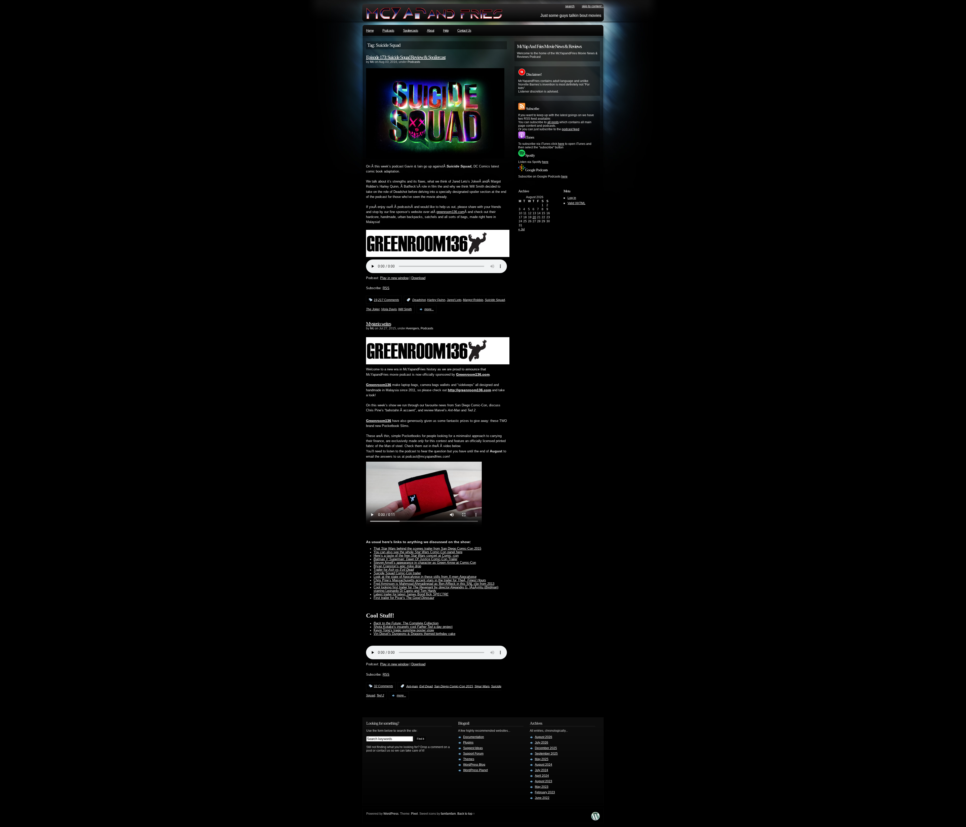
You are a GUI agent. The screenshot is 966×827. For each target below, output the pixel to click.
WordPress (390, 813)
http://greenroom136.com (469, 390)
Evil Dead (426, 686)
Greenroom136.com (473, 374)
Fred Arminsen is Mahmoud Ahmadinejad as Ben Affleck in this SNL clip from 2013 (434, 584)
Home (370, 30)
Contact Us (464, 30)
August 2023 (543, 781)
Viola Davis (389, 309)
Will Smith (405, 309)
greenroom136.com (450, 212)
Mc (372, 62)
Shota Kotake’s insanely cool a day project (413, 627)
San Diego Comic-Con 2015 (453, 686)
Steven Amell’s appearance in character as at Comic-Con (425, 562)
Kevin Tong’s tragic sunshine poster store (404, 630)
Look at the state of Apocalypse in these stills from (425, 577)
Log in (572, 198)
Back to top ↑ (466, 813)
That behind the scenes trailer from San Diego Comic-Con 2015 (427, 548)
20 (534, 217)
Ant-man (412, 686)
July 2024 (541, 770)
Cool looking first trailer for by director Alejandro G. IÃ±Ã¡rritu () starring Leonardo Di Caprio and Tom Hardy (436, 589)
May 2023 (541, 787)
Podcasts (388, 30)
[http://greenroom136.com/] (437, 256)
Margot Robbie (473, 300)
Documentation (473, 737)
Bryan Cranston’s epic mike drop (397, 566)
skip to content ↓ (593, 6)
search (570, 6)
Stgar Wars (482, 686)
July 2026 (541, 742)
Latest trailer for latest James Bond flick (411, 594)
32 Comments (383, 686)
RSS (386, 288)
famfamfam (448, 813)
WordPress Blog (474, 764)
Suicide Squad (495, 300)
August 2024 (543, 764)
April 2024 (542, 775)
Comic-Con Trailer (415, 559)
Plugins (468, 742)
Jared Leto (454, 300)
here (561, 144)
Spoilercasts (410, 30)
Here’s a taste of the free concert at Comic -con (416, 555)
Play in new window (394, 278)
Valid (576, 203)
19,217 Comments (386, 300)
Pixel (414, 813)
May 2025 (541, 759)
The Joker (373, 309)
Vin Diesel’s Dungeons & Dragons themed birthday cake (414, 634)
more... (429, 309)
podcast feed (570, 129)
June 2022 (542, 798)
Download (418, 278)
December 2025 (546, 748)
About (430, 30)
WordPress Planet (475, 770)
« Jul (521, 229)
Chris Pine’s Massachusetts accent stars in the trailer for (430, 580)
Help (446, 30)
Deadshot (419, 300)
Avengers (412, 328)
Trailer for (394, 570)
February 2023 (545, 792)
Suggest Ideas (473, 748)
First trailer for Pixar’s (404, 598)
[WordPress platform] (595, 819)
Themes (468, 759)
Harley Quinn (436, 300)
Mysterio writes (378, 323)
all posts (553, 122)
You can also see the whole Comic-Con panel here (418, 552)
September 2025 (546, 753)
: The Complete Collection (406, 623)
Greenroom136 (378, 385)
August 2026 (543, 737)
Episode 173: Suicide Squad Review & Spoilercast (406, 57)
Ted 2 (380, 695)
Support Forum (473, 753)
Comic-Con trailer (397, 573)
